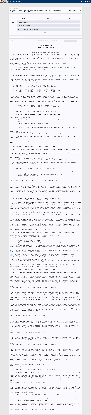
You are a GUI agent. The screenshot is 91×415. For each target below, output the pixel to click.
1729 (36, 91)
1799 (33, 72)
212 (74, 127)
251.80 (75, 75)
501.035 (40, 79)
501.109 (73, 398)
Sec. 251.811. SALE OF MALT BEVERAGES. (23, 386)
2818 (37, 86)
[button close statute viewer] (10, 41)
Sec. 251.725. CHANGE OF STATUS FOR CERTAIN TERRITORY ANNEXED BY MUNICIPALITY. (34, 96)
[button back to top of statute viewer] (81, 41)
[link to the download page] (85, 2)
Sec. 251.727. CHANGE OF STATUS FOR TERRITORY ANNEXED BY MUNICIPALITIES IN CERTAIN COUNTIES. (37, 149)
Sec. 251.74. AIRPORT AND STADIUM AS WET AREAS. (25, 198)
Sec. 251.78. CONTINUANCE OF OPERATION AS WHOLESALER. (27, 321)
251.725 (49, 75)
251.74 (28, 220)
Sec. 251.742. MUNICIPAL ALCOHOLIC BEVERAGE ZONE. (26, 232)
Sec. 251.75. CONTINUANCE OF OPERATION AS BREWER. (26, 272)
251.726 (54, 75)
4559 (36, 146)
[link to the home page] (82, 2)
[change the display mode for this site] (89, 2)
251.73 (68, 75)
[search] (45, 15)
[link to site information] (87, 2)
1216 (38, 266)
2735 (36, 89)
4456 (36, 145)
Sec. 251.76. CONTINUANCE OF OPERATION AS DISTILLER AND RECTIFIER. (30, 291)
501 (60, 66)
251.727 (59, 75)
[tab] (22, 18)
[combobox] (48, 22)
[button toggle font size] (79, 41)
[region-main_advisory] (45, 8)
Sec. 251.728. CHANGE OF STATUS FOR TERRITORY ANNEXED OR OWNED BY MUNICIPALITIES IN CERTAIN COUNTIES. (40, 171)
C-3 (65, 130)
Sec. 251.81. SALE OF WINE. (20, 372)
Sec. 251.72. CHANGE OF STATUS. (21, 75)
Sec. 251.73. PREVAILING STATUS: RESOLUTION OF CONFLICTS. (28, 183)
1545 (37, 111)
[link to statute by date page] (83, 2)
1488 (36, 90)
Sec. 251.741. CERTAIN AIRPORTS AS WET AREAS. (25, 219)
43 (71, 130)
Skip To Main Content (51, 1)
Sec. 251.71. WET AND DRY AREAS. (21, 54)
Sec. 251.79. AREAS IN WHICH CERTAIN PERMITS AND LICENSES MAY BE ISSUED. (32, 336)
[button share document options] (12, 41)
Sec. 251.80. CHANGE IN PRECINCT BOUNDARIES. (25, 348)
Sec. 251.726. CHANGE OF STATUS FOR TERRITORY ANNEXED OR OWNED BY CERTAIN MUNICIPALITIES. (37, 114)
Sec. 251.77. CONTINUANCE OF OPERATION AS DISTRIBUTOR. (27, 304)
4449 (36, 93)
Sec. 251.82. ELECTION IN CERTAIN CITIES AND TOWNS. (26, 398)
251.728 (64, 75)
